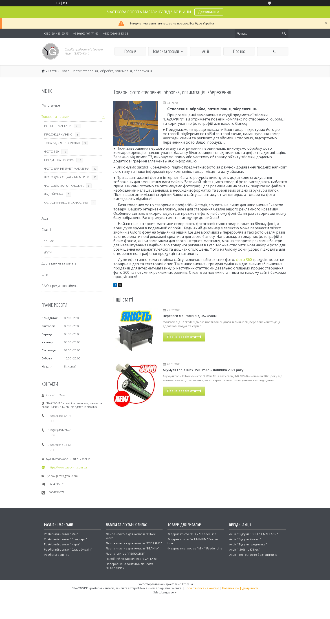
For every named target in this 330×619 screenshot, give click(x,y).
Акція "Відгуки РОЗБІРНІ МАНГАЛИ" (253, 534)
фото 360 (244, 259)
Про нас (239, 51)
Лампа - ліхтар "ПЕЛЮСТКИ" (125, 553)
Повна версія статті (184, 337)
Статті (52, 71)
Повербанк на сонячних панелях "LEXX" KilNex (129, 566)
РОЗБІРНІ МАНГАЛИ (57, 126)
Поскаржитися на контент (202, 588)
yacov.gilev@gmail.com (63, 476)
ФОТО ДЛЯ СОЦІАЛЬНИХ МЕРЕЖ (66, 177)
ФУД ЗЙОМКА (53, 194)
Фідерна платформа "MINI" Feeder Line (194, 548)
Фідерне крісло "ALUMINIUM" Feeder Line (192, 541)
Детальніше (208, 11)
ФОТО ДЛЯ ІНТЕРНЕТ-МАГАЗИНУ (66, 168)
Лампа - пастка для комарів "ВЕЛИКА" (132, 548)
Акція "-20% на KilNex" (244, 549)
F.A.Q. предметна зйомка (60, 286)
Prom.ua (187, 584)
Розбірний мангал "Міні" (61, 534)
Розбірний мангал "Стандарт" (65, 539)
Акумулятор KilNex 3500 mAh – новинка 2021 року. (203, 370)
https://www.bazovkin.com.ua (67, 467)
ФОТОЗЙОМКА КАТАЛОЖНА (64, 186)
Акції (205, 51)
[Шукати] (283, 33)
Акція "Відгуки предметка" (248, 544)
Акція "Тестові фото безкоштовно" (254, 555)
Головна (130, 51)
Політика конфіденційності (240, 588)
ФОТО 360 (51, 151)
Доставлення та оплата (59, 263)
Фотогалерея (52, 105)
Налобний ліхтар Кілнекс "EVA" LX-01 (131, 559)
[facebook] (115, 286)
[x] (120, 286)
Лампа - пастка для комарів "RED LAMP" (134, 543)
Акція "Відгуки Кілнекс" (245, 539)
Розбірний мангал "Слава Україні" (68, 549)
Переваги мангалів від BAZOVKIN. (190, 316)
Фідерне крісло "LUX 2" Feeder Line (191, 534)
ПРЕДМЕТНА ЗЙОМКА (59, 160)
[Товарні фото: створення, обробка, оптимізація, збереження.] (135, 123)
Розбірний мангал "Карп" (62, 544)
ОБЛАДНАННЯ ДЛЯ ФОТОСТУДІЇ (66, 203)
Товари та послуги (166, 51)
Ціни (45, 274)
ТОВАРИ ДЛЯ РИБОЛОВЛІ (62, 143)
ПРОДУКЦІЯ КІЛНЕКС (58, 134)
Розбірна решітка (56, 555)
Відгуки (47, 252)
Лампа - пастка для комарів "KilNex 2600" (131, 536)
